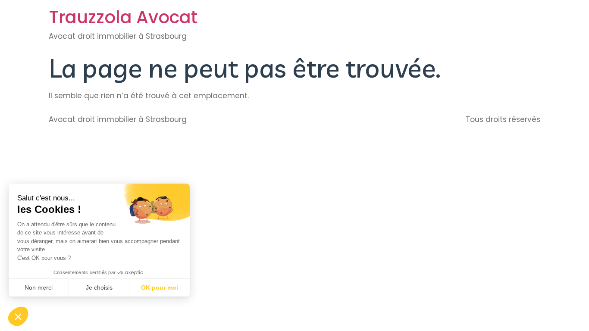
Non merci (39, 287)
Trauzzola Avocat (123, 17)
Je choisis (99, 287)
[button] (18, 316)
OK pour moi (159, 287)
